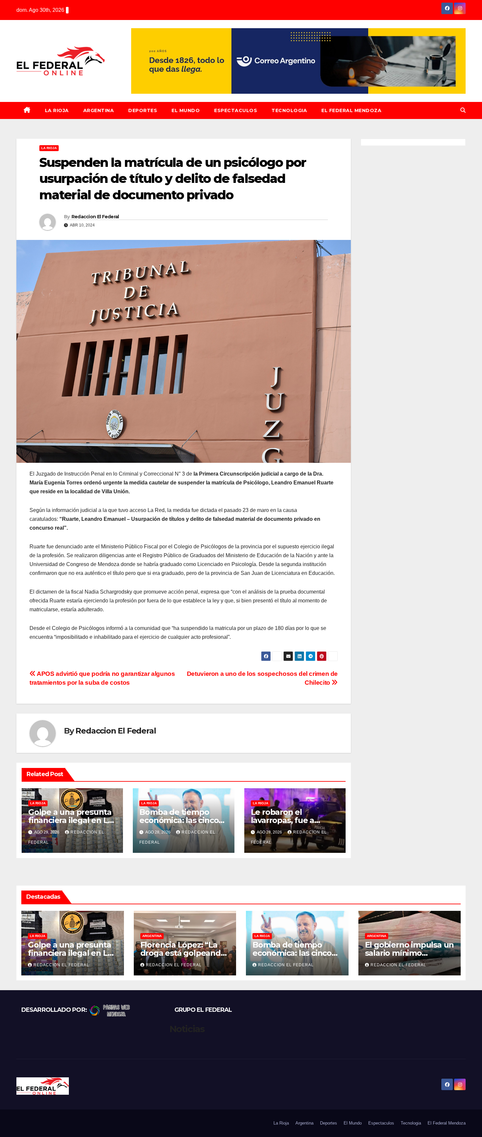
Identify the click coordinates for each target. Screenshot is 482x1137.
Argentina (98, 110)
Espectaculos (235, 110)
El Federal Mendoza (351, 110)
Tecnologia (289, 110)
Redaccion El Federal (95, 217)
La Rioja (57, 110)
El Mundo (185, 110)
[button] (463, 110)
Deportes (142, 110)
